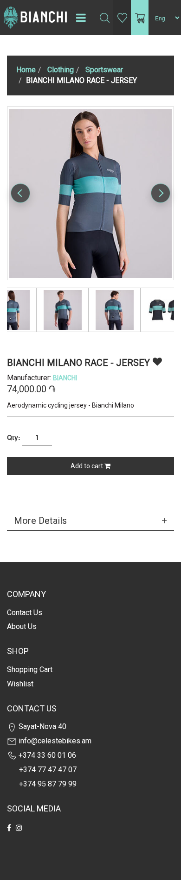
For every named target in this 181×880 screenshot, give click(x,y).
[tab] (90, 520)
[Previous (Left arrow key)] (20, 193)
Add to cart (87, 466)
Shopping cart (29, 669)
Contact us (24, 612)
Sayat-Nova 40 (41, 726)
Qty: (13, 437)
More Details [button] (40, 520)
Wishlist (20, 683)
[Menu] (81, 17)
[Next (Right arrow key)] (160, 193)
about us (22, 626)
